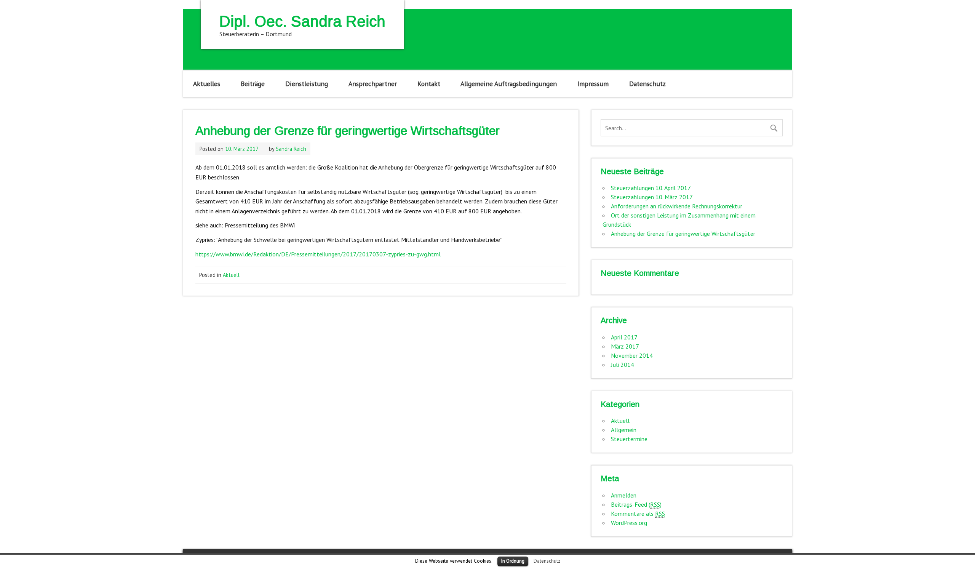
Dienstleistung (306, 83)
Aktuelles (206, 83)
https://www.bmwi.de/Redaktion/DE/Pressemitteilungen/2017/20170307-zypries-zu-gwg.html (318, 254)
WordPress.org (629, 522)
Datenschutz (647, 83)
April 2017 (624, 337)
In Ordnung (512, 561)
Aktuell (231, 274)
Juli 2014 (622, 364)
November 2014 (632, 355)
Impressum (593, 83)
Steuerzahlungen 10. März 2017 (652, 197)
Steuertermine (629, 439)
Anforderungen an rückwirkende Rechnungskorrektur (676, 206)
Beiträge (253, 83)
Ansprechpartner (372, 83)
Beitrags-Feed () (636, 504)
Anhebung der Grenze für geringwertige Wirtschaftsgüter (683, 233)
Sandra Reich (291, 148)
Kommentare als (638, 513)
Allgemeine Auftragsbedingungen (508, 83)
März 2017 (625, 346)
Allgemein (623, 430)
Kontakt (428, 83)
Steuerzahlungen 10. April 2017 (651, 188)
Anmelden (623, 495)
